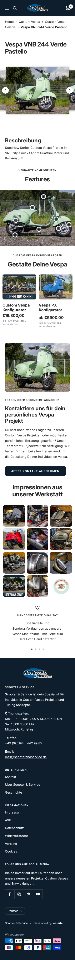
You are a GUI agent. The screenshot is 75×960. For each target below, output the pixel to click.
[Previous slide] (5, 90)
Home (9, 22)
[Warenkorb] (68, 8)
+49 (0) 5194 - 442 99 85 (23, 743)
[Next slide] (69, 90)
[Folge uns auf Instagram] (19, 894)
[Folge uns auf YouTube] (37, 894)
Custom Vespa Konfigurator (16, 307)
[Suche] (15, 8)
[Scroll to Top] (66, 951)
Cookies (11, 851)
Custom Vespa (29, 22)
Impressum (13, 812)
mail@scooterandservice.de (26, 757)
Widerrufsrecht (16, 836)
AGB (8, 820)
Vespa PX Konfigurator (50, 307)
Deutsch (13, 910)
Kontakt (10, 777)
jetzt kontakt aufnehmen (35, 471)
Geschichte (13, 792)
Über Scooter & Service (22, 785)
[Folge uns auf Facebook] (9, 894)
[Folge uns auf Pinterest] (28, 894)
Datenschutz (14, 828)
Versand (11, 844)
